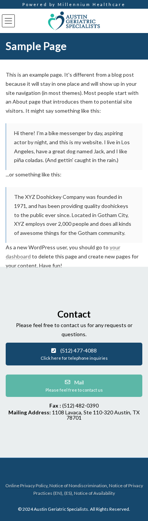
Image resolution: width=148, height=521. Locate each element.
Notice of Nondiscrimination (78, 485)
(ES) (68, 493)
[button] (74, 354)
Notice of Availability (94, 493)
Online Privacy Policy (26, 485)
